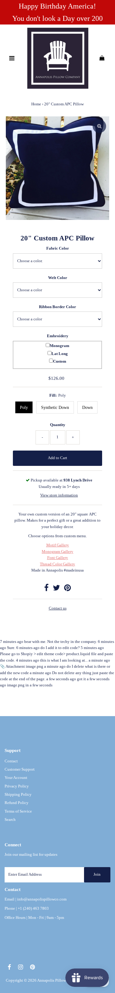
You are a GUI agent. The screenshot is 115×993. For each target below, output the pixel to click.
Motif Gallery (57, 545)
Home (36, 104)
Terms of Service (18, 811)
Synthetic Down (55, 407)
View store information (59, 495)
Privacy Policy (17, 786)
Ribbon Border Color (57, 307)
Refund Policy (17, 803)
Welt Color (57, 278)
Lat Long (60, 354)
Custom (59, 361)
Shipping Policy (18, 794)
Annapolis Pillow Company (60, 980)
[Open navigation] (11, 58)
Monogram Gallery (57, 551)
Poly (24, 407)
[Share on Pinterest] (67, 589)
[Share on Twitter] (56, 589)
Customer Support (20, 769)
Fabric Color (57, 248)
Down (87, 407)
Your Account (16, 778)
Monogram (59, 346)
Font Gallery (57, 558)
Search (10, 819)
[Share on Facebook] (46, 589)
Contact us (58, 608)
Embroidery (57, 336)
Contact (11, 761)
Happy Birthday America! (57, 6)
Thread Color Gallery (57, 564)
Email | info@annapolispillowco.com (36, 899)
